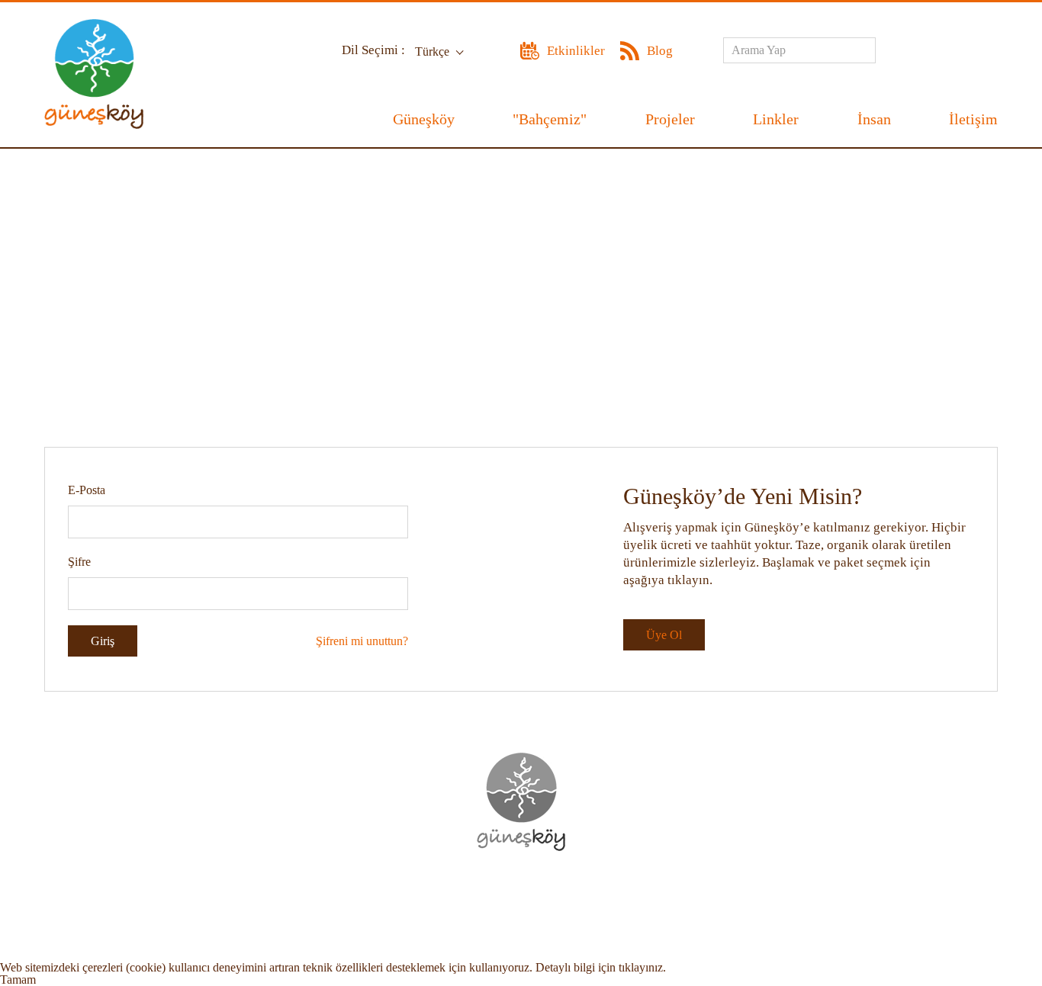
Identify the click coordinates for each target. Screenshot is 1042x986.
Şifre (79, 561)
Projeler (670, 119)
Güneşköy (424, 119)
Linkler (776, 119)
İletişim (973, 119)
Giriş (102, 640)
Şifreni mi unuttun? (362, 640)
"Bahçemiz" (550, 119)
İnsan (874, 119)
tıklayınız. (642, 967)
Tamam (18, 979)
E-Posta (86, 489)
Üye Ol (664, 634)
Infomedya (553, 894)
